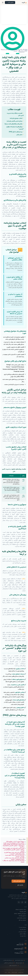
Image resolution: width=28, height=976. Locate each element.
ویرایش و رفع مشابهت (21, 918)
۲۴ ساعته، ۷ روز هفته (19, 953)
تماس (6, 972)
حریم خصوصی (20, 972)
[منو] (2, 2)
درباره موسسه (23, 936)
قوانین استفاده (14, 972)
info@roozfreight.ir (18, 949)
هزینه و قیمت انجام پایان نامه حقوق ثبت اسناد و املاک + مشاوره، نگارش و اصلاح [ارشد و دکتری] (13, 850)
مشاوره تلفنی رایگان (17, 881)
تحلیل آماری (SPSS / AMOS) (20, 913)
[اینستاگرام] (25, 902)
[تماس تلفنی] (18, 902)
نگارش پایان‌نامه (23, 911)
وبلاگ (9, 972)
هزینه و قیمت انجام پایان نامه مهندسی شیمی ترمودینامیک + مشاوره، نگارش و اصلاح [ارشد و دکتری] (13, 846)
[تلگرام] (22, 902)
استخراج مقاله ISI (22, 915)
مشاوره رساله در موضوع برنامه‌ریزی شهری (13, 842)
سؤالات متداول (23, 934)
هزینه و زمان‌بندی (22, 931)
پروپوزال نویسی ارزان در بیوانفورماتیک (15, 841)
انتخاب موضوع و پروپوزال (21, 909)
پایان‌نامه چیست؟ (22, 927)
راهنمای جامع (20, 885)
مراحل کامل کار (23, 929)
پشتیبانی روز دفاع (22, 920)
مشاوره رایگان (11, 2)
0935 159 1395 (20, 945)
